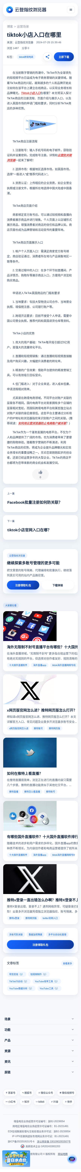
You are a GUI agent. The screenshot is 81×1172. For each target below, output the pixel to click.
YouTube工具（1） (49, 988)
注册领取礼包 (23, 585)
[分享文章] (47, 56)
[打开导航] (71, 9)
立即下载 (64, 57)
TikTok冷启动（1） (18, 981)
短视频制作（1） (39, 974)
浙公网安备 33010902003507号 (54, 1141)
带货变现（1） (16, 974)
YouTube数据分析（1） (21, 988)
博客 (10, 26)
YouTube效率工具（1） (47, 981)
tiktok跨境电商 (26, 56)
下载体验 (57, 585)
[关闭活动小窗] (27, 1152)
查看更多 (67, 963)
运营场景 (23, 26)
